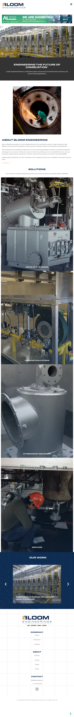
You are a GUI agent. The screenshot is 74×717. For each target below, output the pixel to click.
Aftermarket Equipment (37, 454)
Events (37, 669)
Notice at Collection (25, 711)
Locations (37, 644)
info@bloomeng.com (37, 680)
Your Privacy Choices (25, 705)
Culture (37, 635)
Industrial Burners (37, 267)
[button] (2, 53)
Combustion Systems (37, 360)
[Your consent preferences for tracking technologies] (70, 713)
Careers (37, 664)
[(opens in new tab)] (37, 19)
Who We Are (37, 640)
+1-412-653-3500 (37, 684)
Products (37, 655)
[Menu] (71, 4)
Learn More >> (6, 163)
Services (37, 547)
